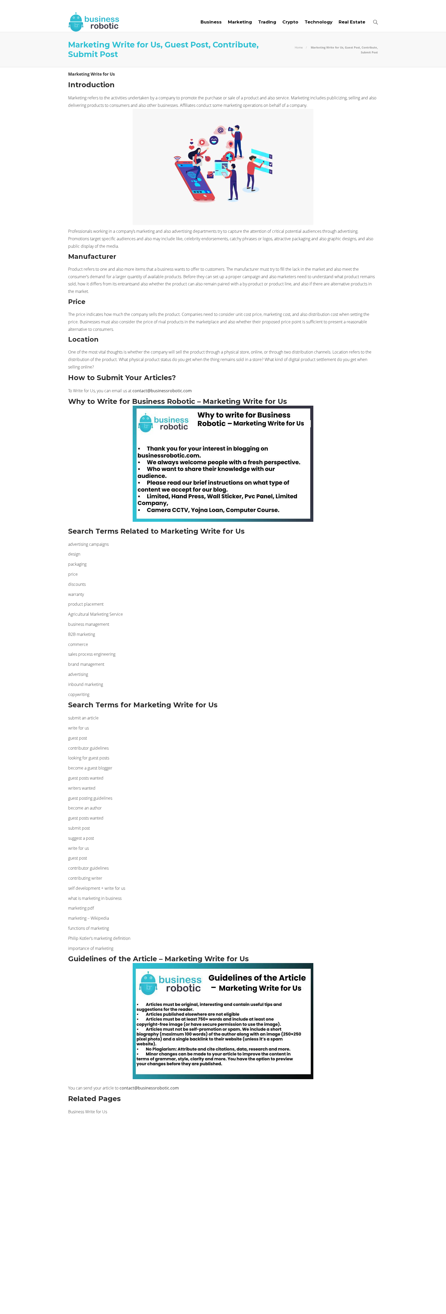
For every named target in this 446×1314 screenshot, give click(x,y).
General (118, 1188)
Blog (101, 6)
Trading (267, 22)
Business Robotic (118, 1170)
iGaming (118, 1197)
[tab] (237, 1137)
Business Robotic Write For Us (149, 6)
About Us (79, 6)
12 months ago (212, 1258)
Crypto (290, 22)
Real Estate (352, 22)
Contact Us (204, 6)
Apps (118, 1152)
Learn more (299, 1157)
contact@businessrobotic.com (162, 391)
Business (211, 22)
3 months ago (212, 1169)
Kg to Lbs (118, 1206)
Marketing (240, 22)
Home (299, 47)
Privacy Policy (362, 1301)
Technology (318, 22)
